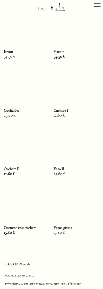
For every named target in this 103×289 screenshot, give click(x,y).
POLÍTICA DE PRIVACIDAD (19, 275)
